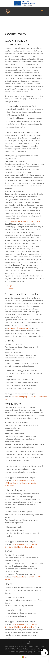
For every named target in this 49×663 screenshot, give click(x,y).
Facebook (10, 289)
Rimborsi (23, 652)
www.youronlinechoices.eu (18, 328)
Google (9, 286)
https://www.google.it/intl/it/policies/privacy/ (24, 221)
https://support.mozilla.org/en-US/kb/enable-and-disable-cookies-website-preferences (21, 483)
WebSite (37, 652)
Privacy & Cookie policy (26, 649)
